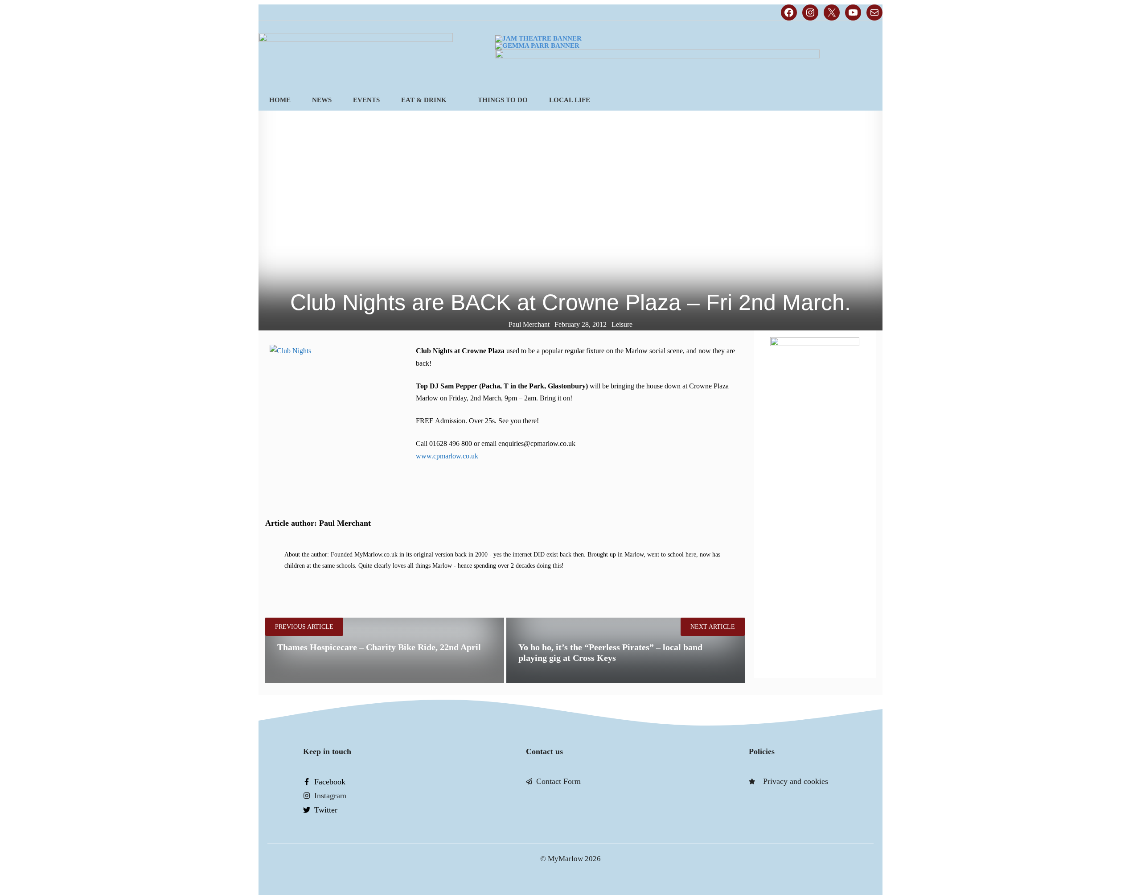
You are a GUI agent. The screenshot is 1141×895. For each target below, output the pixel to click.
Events (366, 99)
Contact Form (558, 781)
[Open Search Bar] (867, 100)
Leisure (622, 324)
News (322, 99)
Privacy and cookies (795, 781)
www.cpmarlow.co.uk (447, 456)
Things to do (503, 99)
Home (280, 99)
